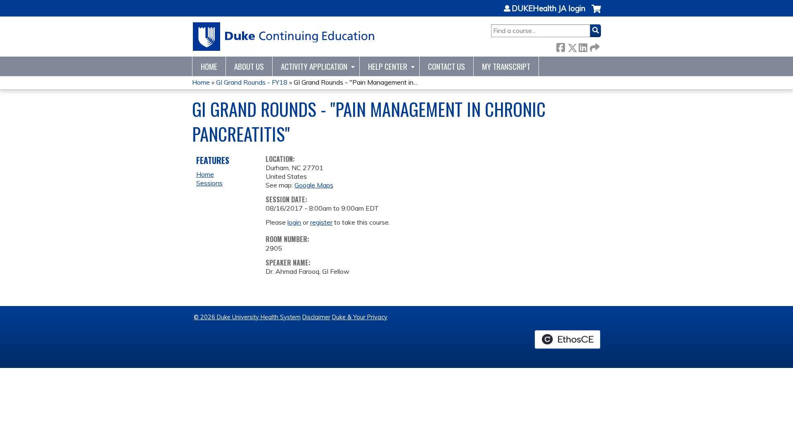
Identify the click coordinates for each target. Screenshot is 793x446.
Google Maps (313, 185)
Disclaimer (316, 317)
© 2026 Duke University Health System (247, 317)
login (294, 222)
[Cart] (596, 13)
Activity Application (314, 66)
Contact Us (446, 66)
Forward (594, 46)
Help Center (387, 66)
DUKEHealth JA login (548, 8)
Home (209, 66)
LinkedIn (583, 46)
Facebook (560, 46)
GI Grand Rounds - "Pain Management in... (355, 82)
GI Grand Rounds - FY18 (251, 82)
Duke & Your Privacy (359, 317)
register (321, 222)
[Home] (284, 37)
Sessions (209, 183)
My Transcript (506, 66)
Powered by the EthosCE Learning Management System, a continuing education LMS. (567, 339)
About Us (249, 66)
